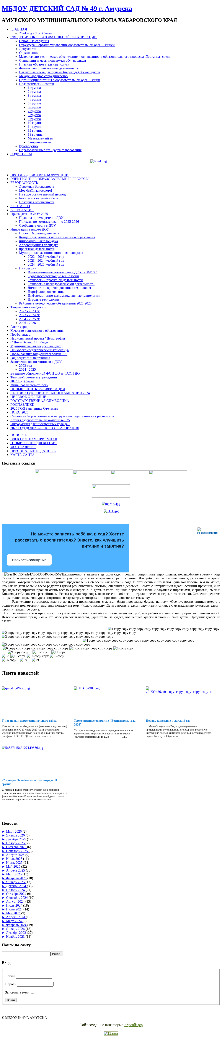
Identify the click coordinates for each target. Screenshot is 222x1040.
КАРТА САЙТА (22, 455)
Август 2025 (15, 855)
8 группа (34, 115)
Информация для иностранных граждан (40, 424)
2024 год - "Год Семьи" (36, 33)
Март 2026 (14, 831)
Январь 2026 (16, 835)
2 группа (34, 91)
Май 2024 (13, 913)
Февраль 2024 (16, 925)
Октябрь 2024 (16, 894)
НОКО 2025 (19, 412)
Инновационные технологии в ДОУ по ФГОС (62, 272)
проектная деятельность (36, 249)
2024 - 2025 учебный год (46, 264)
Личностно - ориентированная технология (59, 288)
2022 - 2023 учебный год (46, 256)
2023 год (25, 365)
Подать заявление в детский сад (168, 720)
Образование (28, 52)
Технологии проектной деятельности (55, 280)
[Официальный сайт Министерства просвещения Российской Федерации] (111, 504)
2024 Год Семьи (22, 381)
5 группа (34, 103)
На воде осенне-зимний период (42, 194)
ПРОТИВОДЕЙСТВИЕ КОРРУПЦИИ (39, 175)
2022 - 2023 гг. (29, 311)
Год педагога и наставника (30, 358)
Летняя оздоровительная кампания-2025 (40, 420)
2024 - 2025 (27, 369)
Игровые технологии (43, 299)
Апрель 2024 (16, 917)
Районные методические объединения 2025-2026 (55, 303)
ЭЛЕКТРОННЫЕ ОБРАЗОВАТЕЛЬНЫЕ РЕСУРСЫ (49, 179)
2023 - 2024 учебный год (46, 260)
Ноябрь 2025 (16, 843)
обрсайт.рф (133, 1025)
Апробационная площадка (38, 245)
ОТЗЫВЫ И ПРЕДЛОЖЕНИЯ (33, 443)
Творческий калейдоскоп (28, 307)
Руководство (28, 146)
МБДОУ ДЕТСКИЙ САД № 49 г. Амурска (67, 8)
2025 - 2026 (27, 323)
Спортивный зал (40, 142)
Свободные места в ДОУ (37, 225)
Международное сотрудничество (43, 76)
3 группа (34, 95)
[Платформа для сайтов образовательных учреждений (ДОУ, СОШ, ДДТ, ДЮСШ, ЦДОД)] (111, 1033)
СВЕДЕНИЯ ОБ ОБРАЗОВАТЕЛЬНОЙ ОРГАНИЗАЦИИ (53, 37)
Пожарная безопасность (36, 202)
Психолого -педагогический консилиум (39, 350)
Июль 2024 (14, 905)
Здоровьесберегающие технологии (53, 276)
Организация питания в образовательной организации (59, 80)
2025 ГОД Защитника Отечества (34, 408)
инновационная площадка (38, 241)
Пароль (10, 984)
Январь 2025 (16, 882)
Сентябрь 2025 (17, 851)
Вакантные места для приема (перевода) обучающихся (59, 72)
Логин (10, 976)
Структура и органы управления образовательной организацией (67, 45)
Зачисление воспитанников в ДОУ (36, 362)
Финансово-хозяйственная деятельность (48, 68)
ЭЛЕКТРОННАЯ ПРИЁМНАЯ (33, 439)
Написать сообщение (29, 560)
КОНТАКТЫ (20, 206)
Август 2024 (15, 901)
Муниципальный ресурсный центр (36, 346)
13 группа (35, 134)
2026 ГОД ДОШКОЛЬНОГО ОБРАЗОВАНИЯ (44, 428)
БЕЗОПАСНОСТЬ (24, 182)
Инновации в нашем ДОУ (29, 229)
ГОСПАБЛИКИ (22, 404)
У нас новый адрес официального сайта (29, 720)
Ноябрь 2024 (16, 890)
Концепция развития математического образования (57, 237)
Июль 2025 (14, 859)
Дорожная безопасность (36, 186)
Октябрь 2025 (16, 847)
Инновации (27, 268)
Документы (27, 49)
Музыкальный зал (41, 138)
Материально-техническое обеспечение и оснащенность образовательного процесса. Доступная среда (94, 56)
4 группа (34, 99)
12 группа (35, 130)
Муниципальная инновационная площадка (51, 253)
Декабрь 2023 (16, 932)
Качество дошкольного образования (37, 330)
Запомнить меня (17, 992)
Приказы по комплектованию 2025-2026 (49, 221)
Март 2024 (14, 921)
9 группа (34, 119)
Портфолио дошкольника (46, 291)
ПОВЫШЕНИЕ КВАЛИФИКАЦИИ (37, 389)
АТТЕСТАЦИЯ (22, 210)
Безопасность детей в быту (39, 198)
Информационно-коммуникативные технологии (64, 295)
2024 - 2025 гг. (29, 319)
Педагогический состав (36, 84)
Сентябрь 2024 (17, 897)
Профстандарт (21, 334)
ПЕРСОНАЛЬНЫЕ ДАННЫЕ (33, 451)
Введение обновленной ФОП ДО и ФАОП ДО (45, 373)
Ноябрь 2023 (16, 936)
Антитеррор (19, 327)
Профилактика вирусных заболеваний (38, 354)
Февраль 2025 (16, 878)
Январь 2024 (16, 929)
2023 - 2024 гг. (29, 315)
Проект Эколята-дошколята (39, 233)
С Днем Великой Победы (29, 342)
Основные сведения (34, 41)
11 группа (35, 126)
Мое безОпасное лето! (35, 190)
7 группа (34, 111)
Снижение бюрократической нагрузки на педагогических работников (62, 416)
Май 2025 (13, 866)
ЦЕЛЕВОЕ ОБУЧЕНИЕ (28, 397)
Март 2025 (14, 874)
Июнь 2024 (14, 909)
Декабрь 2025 (16, 839)
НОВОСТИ (19, 435)
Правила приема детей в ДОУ (41, 218)
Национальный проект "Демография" (38, 338)
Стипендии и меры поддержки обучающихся (52, 60)
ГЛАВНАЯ (18, 29)
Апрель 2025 (16, 870)
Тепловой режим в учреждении (33, 377)
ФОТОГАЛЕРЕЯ (23, 447)
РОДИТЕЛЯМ (21, 154)
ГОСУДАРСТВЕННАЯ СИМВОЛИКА (39, 400)
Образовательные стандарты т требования (50, 150)
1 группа (34, 88)
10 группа (35, 123)
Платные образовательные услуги (44, 64)
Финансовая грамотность (29, 385)
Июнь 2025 (14, 862)
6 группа (34, 107)
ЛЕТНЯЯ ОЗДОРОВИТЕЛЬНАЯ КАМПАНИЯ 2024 (50, 393)
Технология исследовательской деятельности (61, 284)
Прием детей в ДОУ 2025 (29, 214)
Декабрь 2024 (16, 886)
